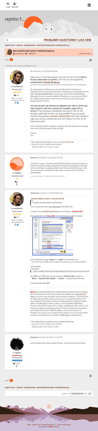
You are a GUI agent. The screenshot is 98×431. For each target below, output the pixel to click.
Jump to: (65, 393)
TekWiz (18, 173)
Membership (64, 116)
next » (89, 53)
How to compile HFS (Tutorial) (64, 142)
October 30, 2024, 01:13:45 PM (46, 337)
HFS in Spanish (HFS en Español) (42, 142)
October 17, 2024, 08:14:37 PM (46, 158)
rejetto (18, 352)
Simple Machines (48, 425)
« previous (83, 53)
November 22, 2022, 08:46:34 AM (43, 71)
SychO (56, 427)
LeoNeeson (19, 54)
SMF (28, 425)
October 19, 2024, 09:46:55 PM (46, 193)
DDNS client (64, 315)
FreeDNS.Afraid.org (49, 211)
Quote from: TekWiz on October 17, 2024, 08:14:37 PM (47, 199)
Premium (54, 116)
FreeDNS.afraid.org (51, 82)
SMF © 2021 (36, 425)
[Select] (36, 269)
